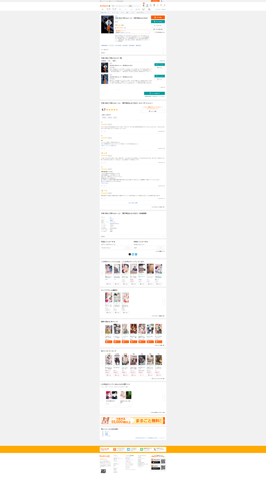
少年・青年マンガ (108, 9)
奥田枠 (116, 21)
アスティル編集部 (111, 370)
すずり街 (156, 339)
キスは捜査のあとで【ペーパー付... (158, 368)
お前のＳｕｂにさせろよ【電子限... (125, 277)
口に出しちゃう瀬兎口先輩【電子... (125, 306)
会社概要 (139, 457)
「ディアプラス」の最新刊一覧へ (158, 316)
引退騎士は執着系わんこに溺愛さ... (133, 368)
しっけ (114, 279)
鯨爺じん (131, 339)
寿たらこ (115, 370)
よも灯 (106, 307)
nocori (106, 279)
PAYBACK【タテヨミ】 (141, 368)
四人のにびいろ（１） (141, 277)
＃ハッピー (108, 145)
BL (120, 9)
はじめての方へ (158, 9)
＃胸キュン (103, 145)
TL (125, 9)
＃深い (115, 117)
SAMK (143, 370)
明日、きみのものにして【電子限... (133, 277)
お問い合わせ (127, 466)
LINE (114, 465)
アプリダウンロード (129, 459)
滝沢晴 (143, 339)
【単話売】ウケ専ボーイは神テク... (108, 337)
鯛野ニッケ (157, 279)
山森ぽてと (107, 339)
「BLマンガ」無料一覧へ (160, 345)
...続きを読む (118, 181)
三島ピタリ (149, 370)
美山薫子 (131, 279)
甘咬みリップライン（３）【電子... (108, 306)
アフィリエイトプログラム (130, 469)
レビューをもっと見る (133, 202)
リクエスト (127, 468)
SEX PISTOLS (116, 367)
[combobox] (122, 6)
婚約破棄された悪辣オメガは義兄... (141, 337)
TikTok (115, 469)
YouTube (115, 471)
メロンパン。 (132, 370)
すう (156, 370)
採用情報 (139, 459)
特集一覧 (115, 459)
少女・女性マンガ (114, 9)
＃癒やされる (113, 145)
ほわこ (123, 370)
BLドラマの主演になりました (158, 337)
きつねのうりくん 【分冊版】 (116, 337)
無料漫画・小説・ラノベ (118, 458)
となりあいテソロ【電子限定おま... (116, 306)
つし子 (123, 279)
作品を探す (127, 458)
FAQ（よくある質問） (129, 464)
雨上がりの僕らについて (150, 337)
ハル (104, 190)
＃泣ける (110, 117)
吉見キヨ (140, 339)
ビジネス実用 (143, 9)
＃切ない (104, 117)
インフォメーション (129, 465)
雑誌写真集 (149, 9)
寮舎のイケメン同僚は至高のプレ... (108, 277)
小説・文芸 (137, 9)
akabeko (140, 279)
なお (104, 153)
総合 (102, 9)
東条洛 (106, 370)
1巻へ (109, 60)
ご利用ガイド (164, 9)
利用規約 (139, 461)
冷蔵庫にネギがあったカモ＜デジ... (150, 368)
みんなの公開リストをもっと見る (158, 412)
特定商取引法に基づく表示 (143, 464)
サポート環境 (127, 462)
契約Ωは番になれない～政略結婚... (108, 368)
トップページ (116, 457)
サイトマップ (140, 466)
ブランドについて (141, 458)
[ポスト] (130, 254)
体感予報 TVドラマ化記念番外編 (158, 277)
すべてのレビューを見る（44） (158, 207)
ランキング (116, 461)
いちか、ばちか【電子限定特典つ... (116, 277)
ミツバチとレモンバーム (125, 337)
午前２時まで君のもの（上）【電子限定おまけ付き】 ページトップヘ (150, 438)
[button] (108, 284)
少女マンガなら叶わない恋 (125, 368)
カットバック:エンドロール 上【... (150, 277)
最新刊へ (114, 60)
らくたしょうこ (150, 339)
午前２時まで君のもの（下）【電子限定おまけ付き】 (121, 77)
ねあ (114, 339)
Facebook (115, 472)
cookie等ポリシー (141, 465)
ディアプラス (112, 222)
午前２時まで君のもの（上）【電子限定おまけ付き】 (121, 65)
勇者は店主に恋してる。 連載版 (133, 337)
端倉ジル (123, 339)
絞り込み (113, 6)
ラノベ (132, 9)
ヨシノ (148, 279)
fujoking (139, 370)
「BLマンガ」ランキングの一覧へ (158, 378)
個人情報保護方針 (141, 462)
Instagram (115, 468)
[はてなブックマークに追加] (136, 255)
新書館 (111, 220)
